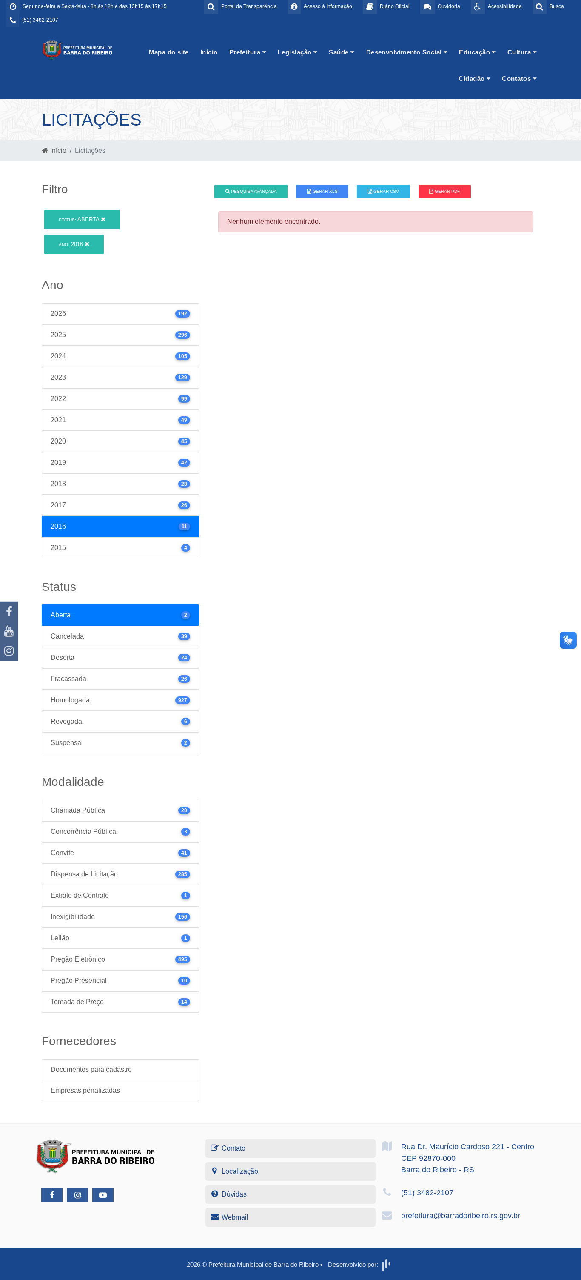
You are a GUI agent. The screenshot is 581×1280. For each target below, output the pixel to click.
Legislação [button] (295, 52)
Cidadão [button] (473, 78)
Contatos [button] (517, 78)
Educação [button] (475, 52)
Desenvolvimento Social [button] (405, 52)
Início (209, 52)
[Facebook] (9, 611)
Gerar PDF (446, 191)
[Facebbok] (52, 1195)
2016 (72, 244)
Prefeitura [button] (245, 52)
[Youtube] (9, 631)
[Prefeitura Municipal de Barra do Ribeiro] (78, 49)
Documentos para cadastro (91, 1069)
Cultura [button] (520, 52)
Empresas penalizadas (85, 1090)
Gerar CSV (385, 191)
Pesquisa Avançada (253, 191)
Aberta (80, 219)
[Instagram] (9, 651)
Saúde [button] (339, 52)
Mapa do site (169, 52)
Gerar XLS (324, 191)
